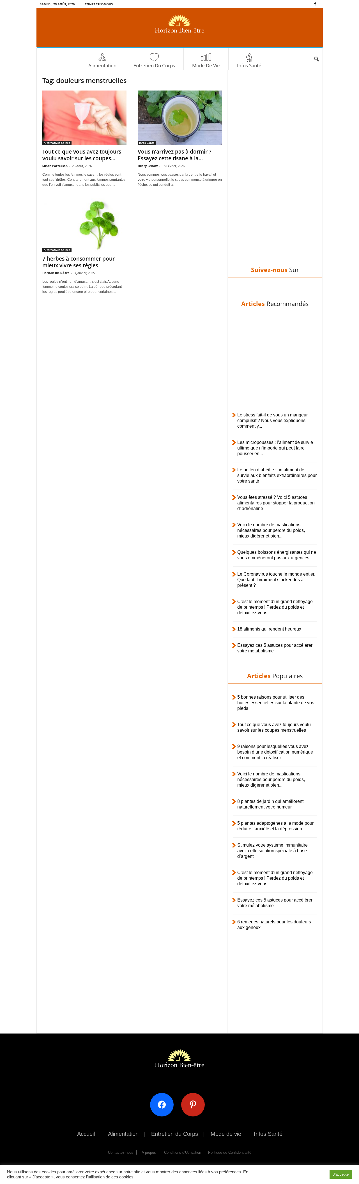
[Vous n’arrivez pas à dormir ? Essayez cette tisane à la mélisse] (180, 118)
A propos (149, 1152)
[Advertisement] (275, 171)
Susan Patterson (55, 166)
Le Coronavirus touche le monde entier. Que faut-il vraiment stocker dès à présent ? (276, 580)
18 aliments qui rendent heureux (269, 629)
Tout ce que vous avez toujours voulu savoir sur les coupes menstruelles (274, 727)
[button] (316, 59)
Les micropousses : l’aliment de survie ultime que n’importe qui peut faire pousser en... (275, 448)
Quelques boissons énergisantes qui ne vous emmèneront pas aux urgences (276, 555)
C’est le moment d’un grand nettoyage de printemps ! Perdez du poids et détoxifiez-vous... (275, 607)
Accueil (86, 1134)
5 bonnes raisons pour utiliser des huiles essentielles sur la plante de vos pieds (275, 703)
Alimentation (102, 65)
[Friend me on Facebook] (164, 1104)
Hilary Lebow (148, 166)
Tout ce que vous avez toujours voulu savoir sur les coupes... (81, 155)
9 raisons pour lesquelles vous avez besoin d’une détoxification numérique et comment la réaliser (275, 752)
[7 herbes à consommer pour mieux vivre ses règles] (84, 225)
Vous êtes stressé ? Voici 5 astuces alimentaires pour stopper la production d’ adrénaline (276, 503)
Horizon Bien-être (56, 273)
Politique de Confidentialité (229, 1152)
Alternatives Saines (57, 143)
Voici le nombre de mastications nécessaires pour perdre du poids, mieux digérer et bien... (271, 530)
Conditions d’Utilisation (182, 1152)
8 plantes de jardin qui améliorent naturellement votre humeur (270, 804)
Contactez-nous (99, 4)
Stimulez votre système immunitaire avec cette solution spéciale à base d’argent (272, 851)
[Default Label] (195, 1104)
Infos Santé (249, 65)
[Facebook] (315, 4)
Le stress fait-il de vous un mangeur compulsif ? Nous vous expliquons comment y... (272, 420)
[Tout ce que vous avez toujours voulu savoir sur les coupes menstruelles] (84, 118)
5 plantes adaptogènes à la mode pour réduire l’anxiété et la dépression (275, 826)
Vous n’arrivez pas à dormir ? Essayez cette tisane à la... (174, 155)
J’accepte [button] (341, 1174)
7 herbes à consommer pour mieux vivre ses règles (78, 262)
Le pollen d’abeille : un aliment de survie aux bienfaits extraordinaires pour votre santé (277, 475)
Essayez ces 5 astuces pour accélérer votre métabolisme (274, 648)
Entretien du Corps (154, 65)
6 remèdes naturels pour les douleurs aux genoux (274, 924)
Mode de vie (206, 65)
